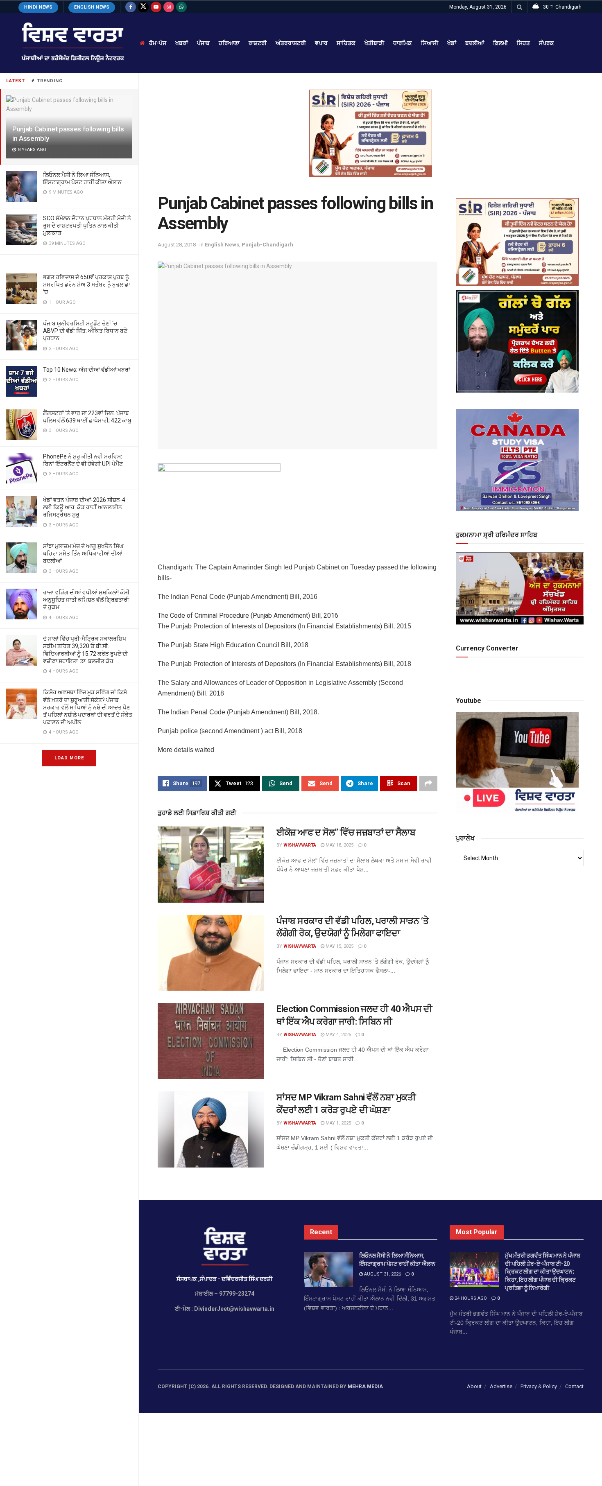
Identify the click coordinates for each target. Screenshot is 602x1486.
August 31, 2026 (382, 1274)
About (474, 1386)
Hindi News (38, 7)
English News (91, 7)
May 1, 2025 (337, 1123)
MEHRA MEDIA (365, 1386)
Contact (574, 1386)
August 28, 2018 (177, 245)
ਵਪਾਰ (321, 43)
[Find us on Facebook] (130, 7)
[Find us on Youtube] (156, 7)
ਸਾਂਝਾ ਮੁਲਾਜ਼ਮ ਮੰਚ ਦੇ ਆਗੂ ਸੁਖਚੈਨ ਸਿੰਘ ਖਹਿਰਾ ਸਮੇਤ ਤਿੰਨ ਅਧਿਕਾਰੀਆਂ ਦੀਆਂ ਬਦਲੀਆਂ (83, 553)
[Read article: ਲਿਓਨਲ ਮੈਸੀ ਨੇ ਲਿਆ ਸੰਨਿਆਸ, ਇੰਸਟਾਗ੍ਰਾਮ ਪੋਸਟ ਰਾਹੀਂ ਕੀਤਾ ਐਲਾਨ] (328, 1269)
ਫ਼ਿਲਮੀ (500, 43)
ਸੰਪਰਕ (546, 43)
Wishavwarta (299, 845)
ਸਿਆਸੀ (429, 43)
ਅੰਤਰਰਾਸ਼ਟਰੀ (291, 43)
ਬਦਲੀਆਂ (474, 43)
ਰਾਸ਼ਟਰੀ (258, 43)
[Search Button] (519, 7)
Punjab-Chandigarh (267, 245)
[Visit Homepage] (71, 43)
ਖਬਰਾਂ (181, 43)
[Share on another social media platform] (428, 783)
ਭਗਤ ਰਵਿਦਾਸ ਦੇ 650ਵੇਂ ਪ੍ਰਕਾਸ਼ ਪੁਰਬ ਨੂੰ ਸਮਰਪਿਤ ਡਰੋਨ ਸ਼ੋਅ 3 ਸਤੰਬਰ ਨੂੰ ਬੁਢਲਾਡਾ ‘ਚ (86, 284)
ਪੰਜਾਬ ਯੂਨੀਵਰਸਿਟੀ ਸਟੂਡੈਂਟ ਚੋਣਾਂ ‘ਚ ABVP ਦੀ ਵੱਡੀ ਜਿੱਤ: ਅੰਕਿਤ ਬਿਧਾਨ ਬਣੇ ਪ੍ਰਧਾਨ (85, 330)
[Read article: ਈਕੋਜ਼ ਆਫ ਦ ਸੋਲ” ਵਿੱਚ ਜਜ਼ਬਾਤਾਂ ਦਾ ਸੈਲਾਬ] (211, 865)
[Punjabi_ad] (370, 133)
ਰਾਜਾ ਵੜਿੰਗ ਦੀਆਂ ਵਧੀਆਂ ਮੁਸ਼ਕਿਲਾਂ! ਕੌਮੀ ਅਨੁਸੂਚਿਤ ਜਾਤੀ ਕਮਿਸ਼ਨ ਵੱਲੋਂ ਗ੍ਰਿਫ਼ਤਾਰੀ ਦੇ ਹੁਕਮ (86, 599)
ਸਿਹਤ (523, 43)
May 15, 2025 (338, 946)
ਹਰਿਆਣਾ (229, 43)
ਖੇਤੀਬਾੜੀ (374, 43)
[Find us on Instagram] (168, 7)
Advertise (501, 1386)
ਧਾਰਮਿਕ (402, 43)
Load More (69, 758)
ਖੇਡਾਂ (451, 43)
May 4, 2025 (337, 1034)
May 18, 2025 (338, 845)
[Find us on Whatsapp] (181, 7)
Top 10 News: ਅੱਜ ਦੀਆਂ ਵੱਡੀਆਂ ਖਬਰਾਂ (86, 369)
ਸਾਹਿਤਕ (346, 43)
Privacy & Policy (539, 1386)
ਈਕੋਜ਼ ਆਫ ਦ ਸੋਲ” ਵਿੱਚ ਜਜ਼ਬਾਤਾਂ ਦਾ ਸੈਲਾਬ (346, 832)
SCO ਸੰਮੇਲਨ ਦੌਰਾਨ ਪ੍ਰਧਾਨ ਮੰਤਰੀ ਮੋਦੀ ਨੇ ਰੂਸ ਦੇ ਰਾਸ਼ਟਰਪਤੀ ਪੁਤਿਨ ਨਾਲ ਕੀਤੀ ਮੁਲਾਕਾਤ (87, 225)
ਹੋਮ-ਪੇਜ (157, 43)
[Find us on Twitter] (143, 7)
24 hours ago (470, 1298)
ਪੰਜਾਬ (203, 43)
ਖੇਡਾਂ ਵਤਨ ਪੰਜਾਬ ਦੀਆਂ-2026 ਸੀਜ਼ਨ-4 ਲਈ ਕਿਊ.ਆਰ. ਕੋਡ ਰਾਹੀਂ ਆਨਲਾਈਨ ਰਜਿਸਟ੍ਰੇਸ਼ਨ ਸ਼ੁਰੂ (84, 507)
